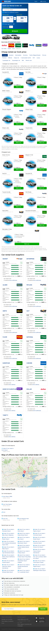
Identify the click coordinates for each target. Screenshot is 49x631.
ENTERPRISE (30, 259)
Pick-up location (6, 7)
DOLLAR (29, 389)
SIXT (28, 311)
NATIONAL (30, 337)
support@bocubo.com (22, 619)
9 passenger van (16, 60)
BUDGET (5, 259)
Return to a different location (11, 12)
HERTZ (5, 311)
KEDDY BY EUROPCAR (9, 389)
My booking (43, 1)
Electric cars (29, 60)
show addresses (13, 280)
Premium (4, 57)
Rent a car (18, 86)
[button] (23, 475)
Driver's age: (5, 26)
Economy (25, 55)
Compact (5, 55)
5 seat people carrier (26, 57)
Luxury (38, 57)
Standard (11, 55)
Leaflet (39, 486)
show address (12, 384)
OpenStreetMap (44, 486)
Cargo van (16, 57)
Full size (44, 55)
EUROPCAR (6, 363)
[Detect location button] (26, 9)
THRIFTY (5, 415)
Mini (23, 60)
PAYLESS (29, 285)
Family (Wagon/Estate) (34, 55)
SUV (34, 57)
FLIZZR (5, 337)
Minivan (10, 57)
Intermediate (18, 55)
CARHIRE (29, 363)
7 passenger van (6, 60)
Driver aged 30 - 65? (9, 24)
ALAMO (5, 285)
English (36, 1)
